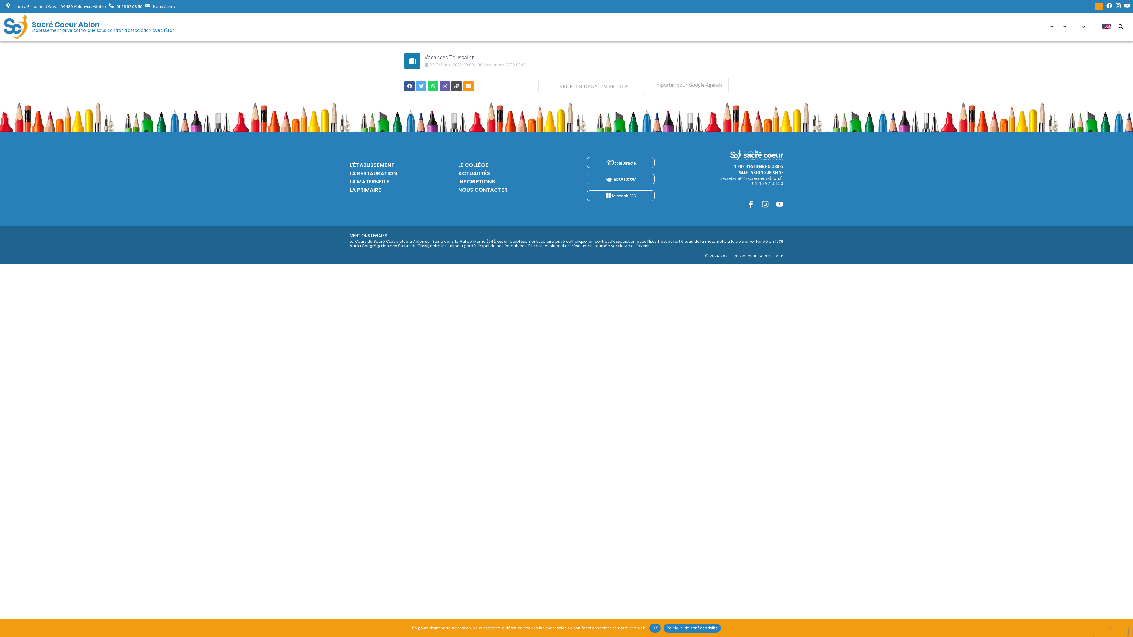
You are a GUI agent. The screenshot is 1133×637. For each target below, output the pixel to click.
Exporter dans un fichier (592, 86)
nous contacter (482, 189)
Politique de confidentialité (692, 627)
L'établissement (372, 165)
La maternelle (369, 181)
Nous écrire (164, 6)
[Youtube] (779, 204)
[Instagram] (765, 204)
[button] (1121, 27)
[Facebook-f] (750, 204)
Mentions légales (368, 236)
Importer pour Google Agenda (689, 85)
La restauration (373, 173)
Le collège (473, 165)
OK (655, 627)
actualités (474, 173)
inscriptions (476, 181)
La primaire (365, 189)
